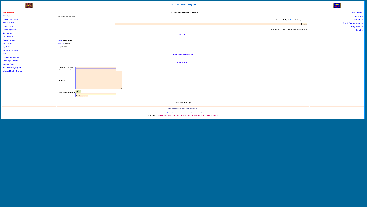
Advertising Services (10, 30)
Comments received (300, 29)
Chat (4, 54)
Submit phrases (286, 29)
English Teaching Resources (353, 23)
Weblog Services (9, 40)
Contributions (7, 33)
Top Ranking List (8, 47)
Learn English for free (10, 61)
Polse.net (216, 115)
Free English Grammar (11, 57)
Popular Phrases (8, 26)
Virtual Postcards (357, 13)
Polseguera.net (192, 115)
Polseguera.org (181, 115)
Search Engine (358, 16)
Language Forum (9, 64)
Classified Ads (358, 20)
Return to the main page (183, 103)
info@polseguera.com (171, 112)
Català (66, 16)
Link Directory (8, 43)
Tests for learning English (12, 68)
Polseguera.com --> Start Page (165, 115)
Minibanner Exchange (10, 50)
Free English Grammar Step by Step (183, 5)
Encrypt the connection (11, 19)
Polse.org (209, 115)
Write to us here (8, 23)
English (60, 16)
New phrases (275, 29)
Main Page (6, 16)
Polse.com (201, 115)
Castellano (72, 16)
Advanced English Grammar (13, 71)
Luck (65, 47)
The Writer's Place (9, 36)
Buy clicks (359, 30)
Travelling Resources (355, 27)
